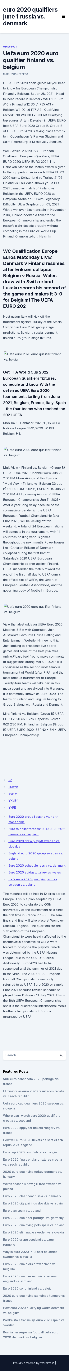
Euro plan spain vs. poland (22, 1210)
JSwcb (13, 787)
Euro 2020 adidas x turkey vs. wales (34, 872)
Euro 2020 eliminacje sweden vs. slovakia (33, 1232)
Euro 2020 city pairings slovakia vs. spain (33, 1203)
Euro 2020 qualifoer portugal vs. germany (33, 1218)
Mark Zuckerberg (15, 74)
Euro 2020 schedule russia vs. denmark (37, 865)
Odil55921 (10, 46)
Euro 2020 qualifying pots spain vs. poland (34, 1225)
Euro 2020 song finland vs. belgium (28, 1288)
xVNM (12, 794)
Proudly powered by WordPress (33, 1363)
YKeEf (12, 801)
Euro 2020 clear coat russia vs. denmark (32, 1196)
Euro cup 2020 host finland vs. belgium (31, 1152)
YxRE (12, 807)
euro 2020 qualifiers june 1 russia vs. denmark (30, 16)
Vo (10, 780)
